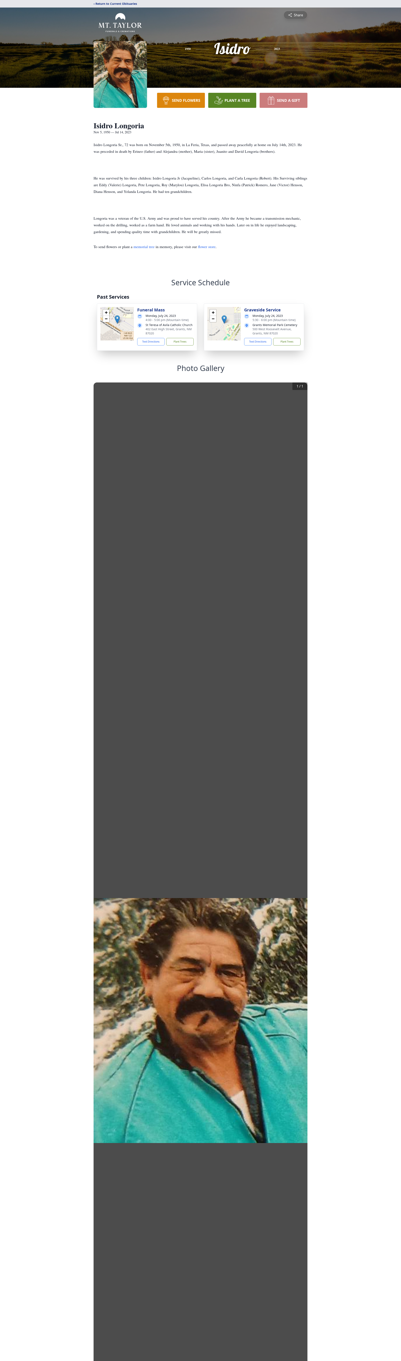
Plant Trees (180, 341)
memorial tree (144, 246)
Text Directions (151, 341)
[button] (117, 319)
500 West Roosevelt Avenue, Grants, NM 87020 (272, 331)
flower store (207, 246)
